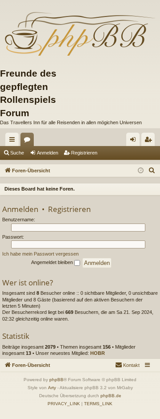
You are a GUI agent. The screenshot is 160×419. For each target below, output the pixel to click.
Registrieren (84, 152)
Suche (17, 152)
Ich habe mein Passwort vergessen (40, 253)
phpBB (56, 379)
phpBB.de (110, 395)
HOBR (97, 353)
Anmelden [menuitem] (135, 141)
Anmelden (47, 152)
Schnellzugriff (14, 141)
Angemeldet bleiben (52, 262)
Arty (52, 387)
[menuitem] (152, 170)
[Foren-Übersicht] (80, 33)
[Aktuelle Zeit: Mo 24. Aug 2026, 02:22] (141, 171)
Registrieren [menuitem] (150, 141)
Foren (29, 141)
